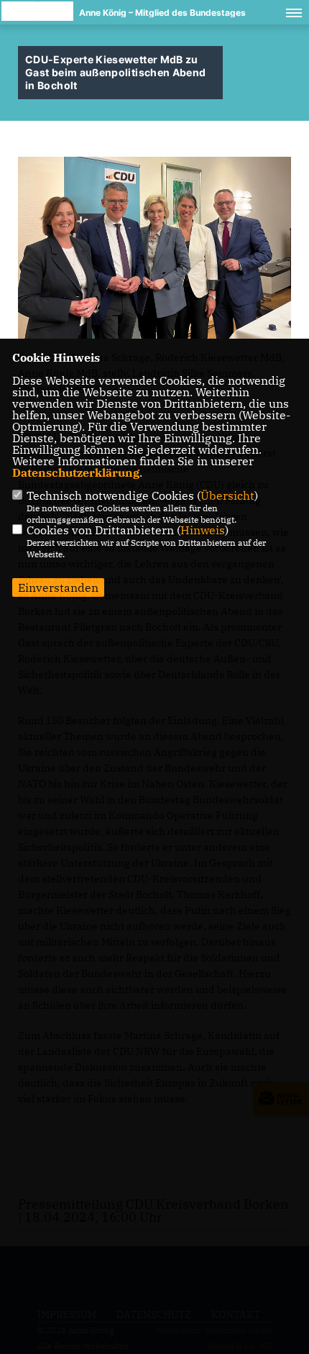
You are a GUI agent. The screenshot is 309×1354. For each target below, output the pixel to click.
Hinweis (202, 530)
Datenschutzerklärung (75, 472)
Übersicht (227, 495)
